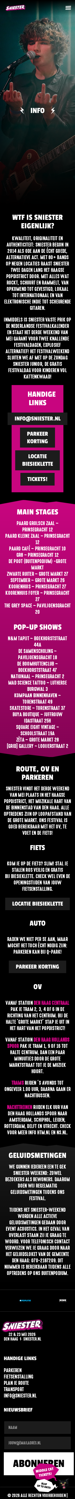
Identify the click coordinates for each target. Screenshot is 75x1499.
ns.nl (62, 1132)
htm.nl (43, 1132)
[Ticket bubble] (46, 1472)
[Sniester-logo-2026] (15, 8)
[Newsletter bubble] (46, 1486)
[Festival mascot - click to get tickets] (64, 1484)
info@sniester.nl (20, 1395)
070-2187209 (43, 1260)
